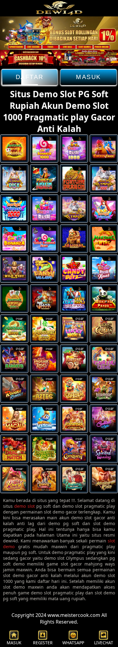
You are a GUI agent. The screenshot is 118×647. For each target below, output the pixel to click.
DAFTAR (30, 77)
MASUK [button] (14, 642)
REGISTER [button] (43, 642)
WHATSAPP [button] (73, 642)
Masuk (88, 77)
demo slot (24, 506)
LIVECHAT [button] (103, 642)
